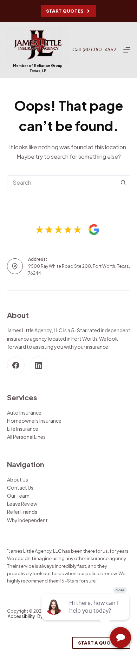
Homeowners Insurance (34, 420)
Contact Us (20, 487)
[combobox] (62, 182)
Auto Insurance (24, 412)
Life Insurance (22, 428)
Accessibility (21, 616)
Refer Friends (22, 512)
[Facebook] (16, 365)
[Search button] (123, 182)
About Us (17, 479)
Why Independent (27, 520)
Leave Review (22, 503)
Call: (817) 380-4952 (94, 49)
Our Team (18, 495)
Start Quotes (65, 11)
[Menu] (126, 49)
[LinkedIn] (38, 365)
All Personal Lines (26, 437)
